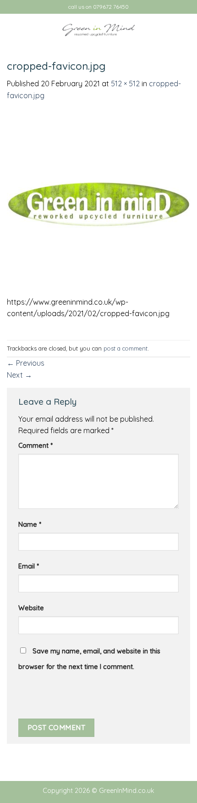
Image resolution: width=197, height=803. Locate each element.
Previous (25, 363)
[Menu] (12, 29)
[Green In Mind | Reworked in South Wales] (98, 30)
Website (31, 608)
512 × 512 (125, 83)
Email (28, 566)
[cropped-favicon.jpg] (98, 203)
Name (29, 524)
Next (19, 374)
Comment (35, 445)
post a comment (126, 348)
